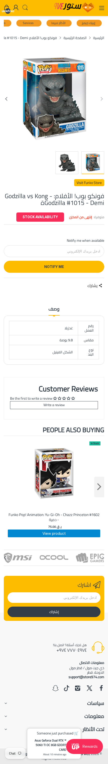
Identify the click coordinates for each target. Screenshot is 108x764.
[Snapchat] (55, 688)
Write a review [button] (54, 405)
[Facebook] (101, 688)
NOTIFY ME (54, 267)
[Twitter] (89, 688)
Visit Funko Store (89, 182)
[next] (99, 487)
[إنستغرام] (78, 688)
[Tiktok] (67, 688)
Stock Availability (40, 217)
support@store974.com (86, 677)
